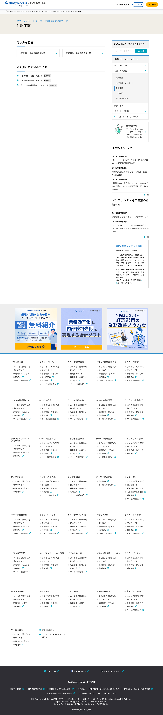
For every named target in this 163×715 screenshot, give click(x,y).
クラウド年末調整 (19, 514)
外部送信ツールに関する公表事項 (136, 689)
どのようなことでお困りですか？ (129, 43)
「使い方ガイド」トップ (127, 116)
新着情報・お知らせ (21, 373)
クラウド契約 (102, 514)
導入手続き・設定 (121, 65)
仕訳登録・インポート (124, 83)
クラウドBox (17, 476)
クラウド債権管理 (104, 400)
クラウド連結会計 (104, 438)
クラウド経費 (45, 400)
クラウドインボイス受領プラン (20, 439)
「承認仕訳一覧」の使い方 (31, 80)
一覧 (147, 195)
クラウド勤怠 (74, 476)
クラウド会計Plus (47, 362)
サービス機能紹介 (20, 380)
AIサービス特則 (110, 693)
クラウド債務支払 (76, 400)
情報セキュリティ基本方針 (60, 689)
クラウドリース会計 (133, 438)
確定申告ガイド (76, 373)
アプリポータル (103, 591)
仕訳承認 (119, 93)
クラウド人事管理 (47, 476)
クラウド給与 (130, 476)
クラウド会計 (17, 362)
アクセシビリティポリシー (89, 693)
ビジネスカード (75, 553)
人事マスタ (44, 591)
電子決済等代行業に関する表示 (59, 693)
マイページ (73, 591)
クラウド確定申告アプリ (107, 362)
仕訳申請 (119, 88)
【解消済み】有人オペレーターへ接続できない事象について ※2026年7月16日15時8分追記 (130, 186)
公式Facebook (80, 671)
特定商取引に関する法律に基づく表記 (104, 689)
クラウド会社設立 (132, 514)
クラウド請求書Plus (20, 400)
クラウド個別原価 (76, 438)
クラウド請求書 (131, 362)
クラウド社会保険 (47, 514)
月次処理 (119, 78)
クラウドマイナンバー (78, 514)
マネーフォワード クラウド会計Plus (48, 11)
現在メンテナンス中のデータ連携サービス (130, 216)
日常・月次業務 (120, 70)
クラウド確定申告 (76, 362)
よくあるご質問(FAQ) (21, 366)
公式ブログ (51, 671)
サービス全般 (17, 629)
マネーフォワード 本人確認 (51, 553)
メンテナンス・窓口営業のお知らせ (53, 635)
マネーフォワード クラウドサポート (20, 11)
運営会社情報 (15, 689)
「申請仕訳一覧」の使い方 (31, 75)
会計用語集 (46, 377)
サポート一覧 (121, 4)
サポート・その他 (121, 111)
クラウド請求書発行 (133, 400)
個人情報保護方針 (35, 689)
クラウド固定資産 (47, 438)
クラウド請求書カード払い (108, 553)
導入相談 (152, 4)
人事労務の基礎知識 (135, 491)
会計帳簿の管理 (122, 98)
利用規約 (17, 377)
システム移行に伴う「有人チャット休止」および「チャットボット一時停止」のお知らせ (130, 228)
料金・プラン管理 (132, 591)
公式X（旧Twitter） (112, 671)
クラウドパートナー (133, 553)
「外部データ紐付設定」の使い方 (34, 85)
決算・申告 (118, 105)
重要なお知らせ (48, 630)
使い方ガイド (67, 11)
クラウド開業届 (18, 553)
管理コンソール (18, 591)
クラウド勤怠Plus (104, 476)
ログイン (138, 4)
